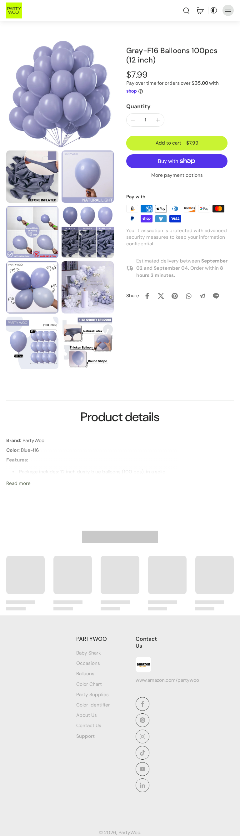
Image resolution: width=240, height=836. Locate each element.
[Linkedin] (142, 785)
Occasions (88, 663)
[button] (177, 143)
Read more (18, 483)
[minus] (133, 120)
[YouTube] (142, 769)
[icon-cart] (200, 10)
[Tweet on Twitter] (161, 296)
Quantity (138, 106)
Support (85, 736)
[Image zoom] (60, 93)
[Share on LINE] (216, 296)
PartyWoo (129, 832)
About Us (86, 715)
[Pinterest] (142, 720)
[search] (186, 10)
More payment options (177, 175)
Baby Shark (88, 653)
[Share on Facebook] (147, 296)
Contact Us (88, 726)
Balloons (85, 674)
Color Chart (89, 684)
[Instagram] (142, 736)
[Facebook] (142, 704)
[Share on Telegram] (202, 296)
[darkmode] (214, 10)
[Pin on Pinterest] (175, 296)
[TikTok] (142, 753)
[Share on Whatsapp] (188, 296)
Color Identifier (93, 705)
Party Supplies (92, 694)
